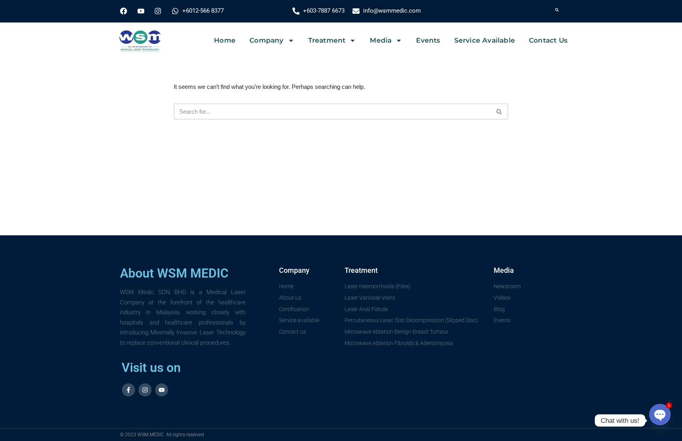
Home (225, 40)
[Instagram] (145, 389)
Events (428, 40)
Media (381, 40)
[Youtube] (161, 389)
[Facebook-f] (128, 389)
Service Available (484, 40)
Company (266, 40)
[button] (556, 9)
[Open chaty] (660, 414)
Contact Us (548, 40)
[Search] (499, 111)
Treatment (327, 40)
